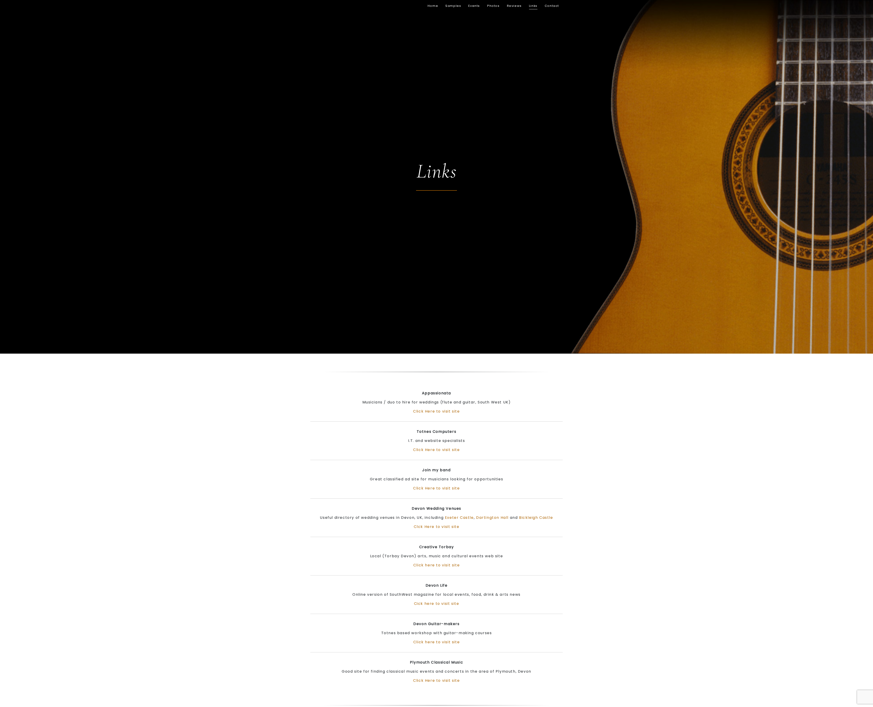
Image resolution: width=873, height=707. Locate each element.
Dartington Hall (492, 517)
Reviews (514, 6)
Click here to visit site (436, 565)
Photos (493, 6)
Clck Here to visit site (436, 526)
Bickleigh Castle (536, 517)
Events (474, 6)
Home (433, 6)
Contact (552, 6)
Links (533, 6)
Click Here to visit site (436, 411)
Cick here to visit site (436, 603)
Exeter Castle (459, 517)
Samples (453, 6)
